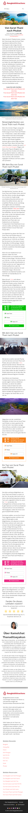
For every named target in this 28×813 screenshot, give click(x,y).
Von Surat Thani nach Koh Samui (12, 795)
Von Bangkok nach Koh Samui (11, 778)
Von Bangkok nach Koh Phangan (12, 776)
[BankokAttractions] (14, 3)
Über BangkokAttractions (11, 802)
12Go (11, 279)
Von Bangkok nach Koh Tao (10, 781)
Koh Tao (5, 760)
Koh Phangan (7, 752)
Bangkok (5, 744)
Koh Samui (6, 758)
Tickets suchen (15, 325)
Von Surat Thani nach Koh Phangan (13, 792)
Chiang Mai (6, 747)
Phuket (5, 766)
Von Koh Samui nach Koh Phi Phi (12, 784)
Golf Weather (20, 804)
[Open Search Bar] (23, 9)
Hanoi (4, 750)
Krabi (4, 763)
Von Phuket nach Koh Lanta (11, 789)
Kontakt (21, 802)
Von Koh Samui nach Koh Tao (11, 786)
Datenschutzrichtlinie (9, 804)
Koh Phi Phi (6, 755)
